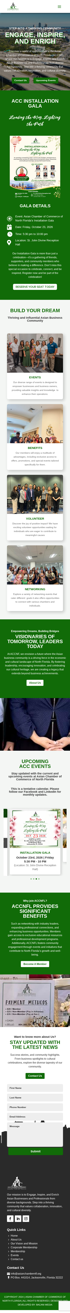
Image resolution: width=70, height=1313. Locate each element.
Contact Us (20, 80)
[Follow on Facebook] (10, 1206)
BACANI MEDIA (44, 1292)
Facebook (30, 791)
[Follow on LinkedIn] (18, 1206)
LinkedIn (50, 791)
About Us (35, 682)
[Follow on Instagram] (26, 1206)
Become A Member (35, 951)
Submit (36, 1138)
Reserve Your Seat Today (35, 286)
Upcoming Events (46, 80)
